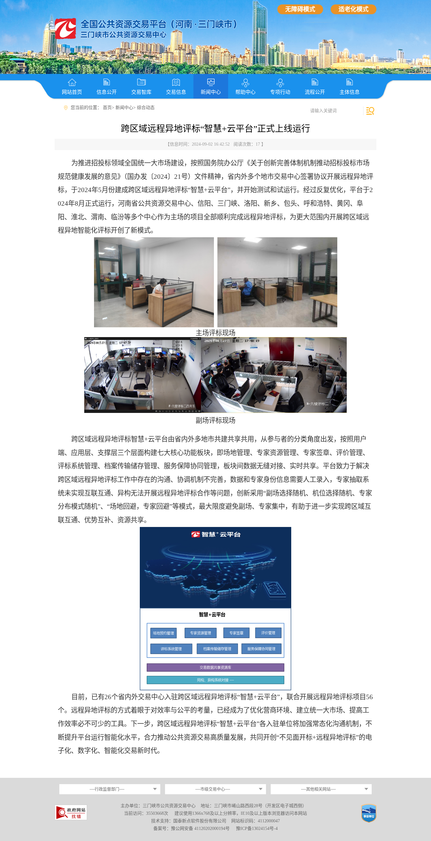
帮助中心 (245, 92)
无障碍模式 (300, 9)
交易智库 (141, 92)
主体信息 (349, 92)
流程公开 (315, 92)
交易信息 (176, 92)
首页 (107, 107)
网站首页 (72, 92)
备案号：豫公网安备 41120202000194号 (192, 828)
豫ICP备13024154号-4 (257, 828)
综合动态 (146, 107)
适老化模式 (354, 9)
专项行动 (280, 92)
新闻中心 (211, 92)
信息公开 (107, 92)
